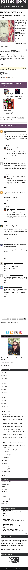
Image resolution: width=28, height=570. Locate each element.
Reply (5, 142)
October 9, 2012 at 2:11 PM (16, 275)
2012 (3, 409)
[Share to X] (21, 118)
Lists (22, 6)
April (5, 463)
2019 (3, 389)
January (6, 471)
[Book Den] (14, 563)
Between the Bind (8, 244)
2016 (3, 398)
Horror (3, 489)
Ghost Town (13, 50)
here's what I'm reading (21, 250)
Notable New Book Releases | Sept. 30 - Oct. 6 (14, 437)
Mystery (3, 491)
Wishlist (3, 504)
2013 (3, 406)
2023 (3, 378)
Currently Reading (8, 120)
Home (2, 6)
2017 (3, 395)
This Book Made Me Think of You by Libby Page (13, 530)
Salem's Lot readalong (5, 59)
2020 (3, 386)
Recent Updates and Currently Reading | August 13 (8, 95)
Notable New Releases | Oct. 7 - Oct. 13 (12, 423)
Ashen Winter (18, 43)
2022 (3, 381)
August (5, 457)
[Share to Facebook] (23, 118)
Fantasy (3, 486)
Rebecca (6, 287)
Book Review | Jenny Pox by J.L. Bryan (12, 426)
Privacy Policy (19, 568)
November (6, 411)
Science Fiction (5, 499)
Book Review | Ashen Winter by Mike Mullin (13, 416)
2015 (3, 400)
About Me (8, 6)
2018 (3, 392)
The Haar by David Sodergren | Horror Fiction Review (13, 512)
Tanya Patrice (7, 163)
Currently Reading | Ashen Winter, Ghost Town (14, 432)
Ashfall (2, 45)
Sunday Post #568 (7, 517)
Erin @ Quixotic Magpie (10, 226)
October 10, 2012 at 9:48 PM (15, 287)
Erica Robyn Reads (8, 524)
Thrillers (3, 501)
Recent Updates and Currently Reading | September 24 (8, 112)
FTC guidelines (14, 540)
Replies (7, 145)
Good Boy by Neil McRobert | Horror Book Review (12, 526)
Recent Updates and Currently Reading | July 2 (19, 95)
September (6, 455)
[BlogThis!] (20, 118)
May (5, 460)
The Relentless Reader (9, 192)
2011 (3, 475)
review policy (8, 549)
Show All (25, 533)
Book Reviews (4, 481)
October (6, 414)
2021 (3, 384)
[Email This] (19, 118)
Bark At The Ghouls (8, 510)
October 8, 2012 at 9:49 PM (19, 244)
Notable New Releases (7, 494)
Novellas (3, 496)
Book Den (8, 568)
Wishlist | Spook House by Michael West (13, 429)
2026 (3, 372)
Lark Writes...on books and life (10, 529)
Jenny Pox (24, 20)
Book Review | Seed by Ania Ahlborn (12, 440)
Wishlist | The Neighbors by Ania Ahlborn (13, 442)
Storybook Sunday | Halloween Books (12, 434)
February (6, 469)
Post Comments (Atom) (12, 322)
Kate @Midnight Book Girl (10, 131)
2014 (3, 403)
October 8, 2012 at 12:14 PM (18, 163)
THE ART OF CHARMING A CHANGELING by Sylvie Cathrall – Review (13, 521)
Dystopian (3, 484)
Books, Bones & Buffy (8, 519)
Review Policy (15, 6)
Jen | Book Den (11, 148)
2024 (3, 375)
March (5, 466)
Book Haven (6, 515)
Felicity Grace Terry (8, 263)
